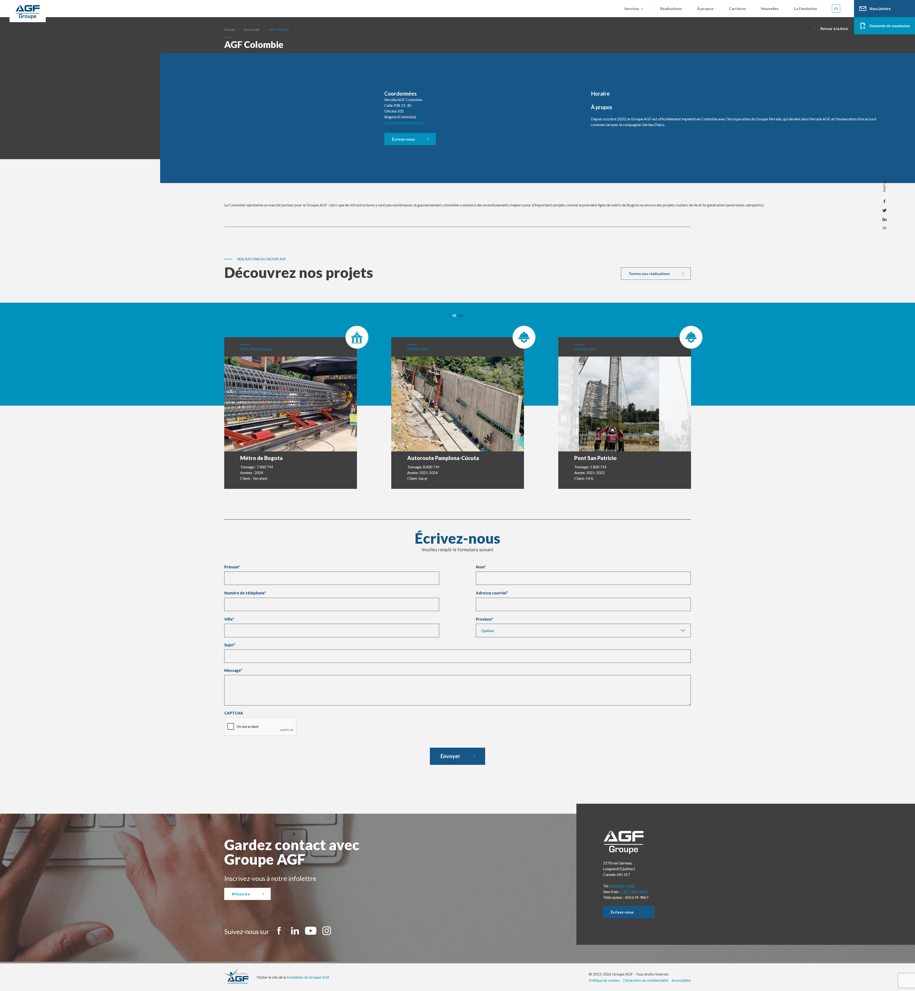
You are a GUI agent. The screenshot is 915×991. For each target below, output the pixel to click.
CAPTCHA (233, 713)
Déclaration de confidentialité (645, 980)
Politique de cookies (604, 980)
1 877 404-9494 (634, 891)
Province (484, 619)
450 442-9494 (623, 886)
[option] (290, 407)
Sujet (230, 645)
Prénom (232, 567)
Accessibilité (681, 980)
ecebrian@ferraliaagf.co (404, 122)
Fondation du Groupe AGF (308, 977)
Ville (228, 619)
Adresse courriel (492, 593)
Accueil (229, 29)
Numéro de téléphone (245, 593)
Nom (481, 567)
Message (233, 670)
